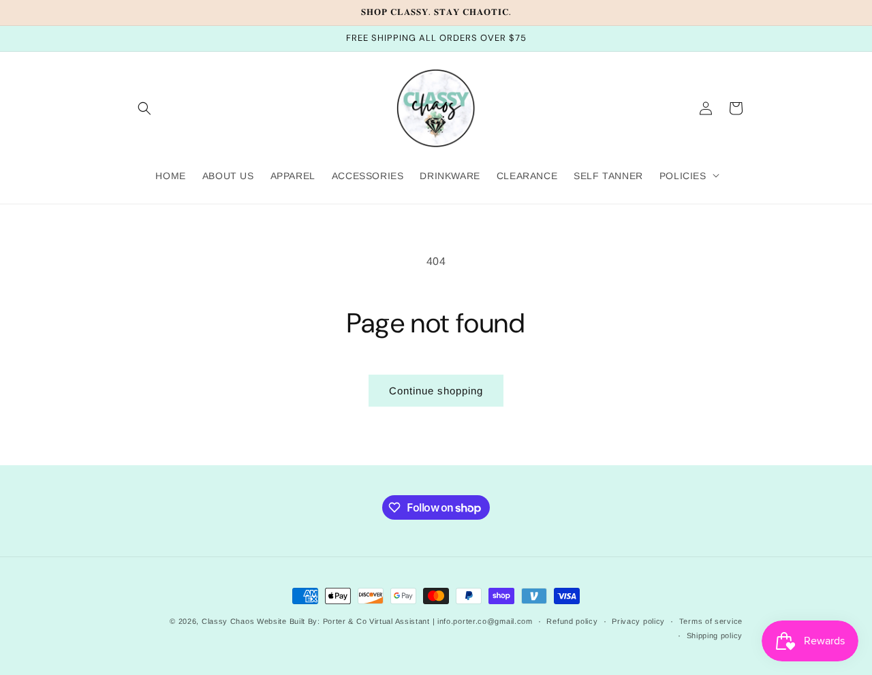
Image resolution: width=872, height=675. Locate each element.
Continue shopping (436, 390)
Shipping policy (715, 635)
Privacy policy (638, 621)
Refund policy (571, 621)
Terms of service (711, 621)
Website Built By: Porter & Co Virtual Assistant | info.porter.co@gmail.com (395, 621)
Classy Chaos (228, 621)
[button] (144, 108)
